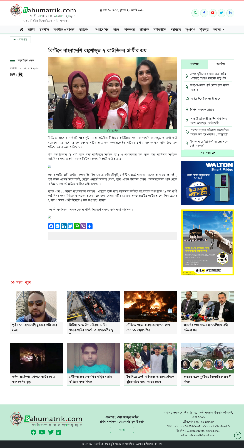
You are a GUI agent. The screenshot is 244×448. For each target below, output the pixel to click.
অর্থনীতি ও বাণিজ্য (64, 29)
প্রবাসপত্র (21, 39)
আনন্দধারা (129, 29)
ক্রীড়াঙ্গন (144, 29)
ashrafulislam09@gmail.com (203, 430)
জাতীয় (31, 29)
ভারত (116, 29)
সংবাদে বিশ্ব (101, 29)
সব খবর (206, 153)
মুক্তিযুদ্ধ (204, 29)
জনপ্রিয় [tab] (221, 64)
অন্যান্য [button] (217, 29)
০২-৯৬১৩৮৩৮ (205, 422)
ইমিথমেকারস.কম (153, 444)
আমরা (122, 430)
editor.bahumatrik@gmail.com (198, 435)
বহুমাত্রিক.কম (101, 444)
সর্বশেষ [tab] (195, 64)
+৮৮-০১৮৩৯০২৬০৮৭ (216, 426)
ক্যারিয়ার (176, 29)
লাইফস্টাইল (160, 29)
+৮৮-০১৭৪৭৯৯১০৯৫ (187, 426)
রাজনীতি (44, 29)
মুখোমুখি (190, 29)
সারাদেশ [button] (83, 29)
